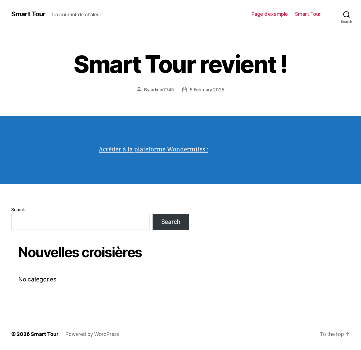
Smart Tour (28, 14)
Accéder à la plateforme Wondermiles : (153, 149)
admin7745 (162, 90)
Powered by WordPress (92, 334)
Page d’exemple (270, 14)
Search (18, 209)
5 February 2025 (207, 90)
